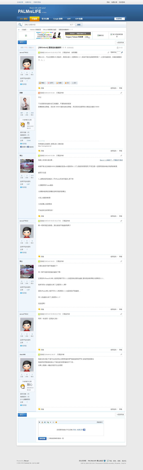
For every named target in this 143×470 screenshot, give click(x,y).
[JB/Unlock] (43, 48)
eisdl (38, 463)
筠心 (21, 155)
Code (53, 422)
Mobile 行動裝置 (35, 29)
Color (42, 422)
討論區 (34, 19)
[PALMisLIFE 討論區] (35, 14)
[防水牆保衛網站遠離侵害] (104, 461)
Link (48, 422)
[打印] (118, 47)
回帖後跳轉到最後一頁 (56, 438)
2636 (32, 113)
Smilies (56, 422)
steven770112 (24, 52)
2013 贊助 (23, 19)
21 (21, 175)
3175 (32, 175)
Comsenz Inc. (28, 463)
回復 (42, 88)
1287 (28, 184)
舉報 (120, 88)
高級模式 (100, 422)
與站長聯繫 (82, 461)
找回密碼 (122, 2)
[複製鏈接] (70, 48)
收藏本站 (28, 2)
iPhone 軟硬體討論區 (49, 29)
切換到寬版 (37, 2)
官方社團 (45, 19)
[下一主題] (122, 47)
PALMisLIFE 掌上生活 (95, 461)
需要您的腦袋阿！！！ (66, 29)
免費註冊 (114, 2)
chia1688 (22, 354)
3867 (21, 113)
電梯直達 (113, 52)
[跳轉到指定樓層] (122, 52)
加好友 (31, 147)
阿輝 (21, 93)
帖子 (71, 25)
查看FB (24, 147)
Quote (50, 422)
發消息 (24, 84)
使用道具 (113, 88)
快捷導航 (119, 18)
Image (45, 422)
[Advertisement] (85, 9)
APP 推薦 (79, 19)
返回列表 (121, 42)
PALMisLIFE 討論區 (19, 29)
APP (69, 19)
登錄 (108, 2)
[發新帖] (22, 42)
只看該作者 (66, 52)
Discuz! (26, 461)
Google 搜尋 (58, 19)
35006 (29, 140)
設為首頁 (20, 2)
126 (27, 113)
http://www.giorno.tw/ (45, 146)
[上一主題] (120, 47)
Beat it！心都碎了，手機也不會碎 (111, 160)
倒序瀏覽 (74, 52)
